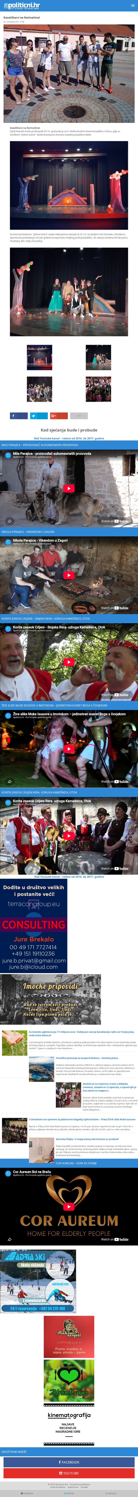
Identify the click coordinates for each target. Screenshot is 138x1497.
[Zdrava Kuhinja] (69, 1381)
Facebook (70, 1462)
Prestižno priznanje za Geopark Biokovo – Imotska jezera (87, 1058)
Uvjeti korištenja (57, 1487)
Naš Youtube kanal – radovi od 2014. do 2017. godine (69, 438)
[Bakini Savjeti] (69, 1337)
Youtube (71, 1473)
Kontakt (84, 1487)
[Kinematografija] (69, 1424)
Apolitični (22, 5)
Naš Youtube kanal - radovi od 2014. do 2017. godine (69, 877)
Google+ (112, 1493)
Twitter (70, 1493)
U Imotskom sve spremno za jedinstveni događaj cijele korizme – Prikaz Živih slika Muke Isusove (82, 1119)
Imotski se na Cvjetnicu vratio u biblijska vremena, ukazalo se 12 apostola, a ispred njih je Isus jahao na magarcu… (109, 1087)
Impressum (73, 1487)
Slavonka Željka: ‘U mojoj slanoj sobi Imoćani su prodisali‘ (87, 1139)
